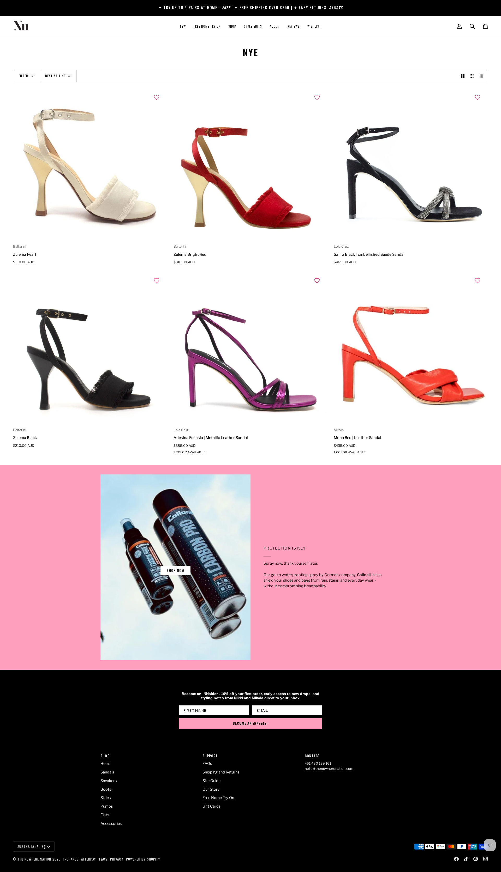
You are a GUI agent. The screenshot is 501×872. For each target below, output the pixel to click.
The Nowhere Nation (34, 859)
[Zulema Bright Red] (251, 166)
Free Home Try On (218, 797)
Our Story (211, 789)
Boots (105, 789)
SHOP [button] (105, 755)
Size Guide (211, 780)
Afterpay (88, 859)
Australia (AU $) (31, 846)
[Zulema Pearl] (90, 166)
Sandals (107, 772)
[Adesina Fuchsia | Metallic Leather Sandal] (251, 349)
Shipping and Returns (220, 772)
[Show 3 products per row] (471, 76)
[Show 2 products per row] (462, 76)
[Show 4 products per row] (482, 76)
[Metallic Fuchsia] (177, 453)
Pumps (106, 806)
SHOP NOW (175, 570)
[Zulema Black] (90, 349)
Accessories (111, 823)
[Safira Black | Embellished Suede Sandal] (411, 166)
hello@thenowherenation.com (329, 768)
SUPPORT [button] (210, 755)
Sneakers (108, 780)
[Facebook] (456, 859)
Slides (105, 797)
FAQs (207, 763)
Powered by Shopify (143, 859)
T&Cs (103, 859)
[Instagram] (485, 859)
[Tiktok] (466, 859)
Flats (104, 815)
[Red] (337, 453)
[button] (232, 26)
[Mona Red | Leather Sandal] (411, 349)
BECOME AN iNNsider (250, 723)
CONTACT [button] (312, 755)
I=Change (70, 859)
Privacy (116, 859)
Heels (105, 763)
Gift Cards (211, 806)
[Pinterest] (475, 859)
